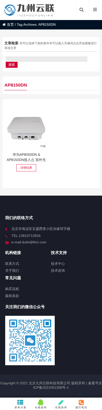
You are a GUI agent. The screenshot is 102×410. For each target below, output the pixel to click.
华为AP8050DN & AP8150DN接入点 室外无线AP (26, 160)
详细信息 (26, 167)
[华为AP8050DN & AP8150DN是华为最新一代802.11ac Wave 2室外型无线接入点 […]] (26, 127)
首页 (10, 24)
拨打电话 (81, 407)
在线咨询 (41, 407)
